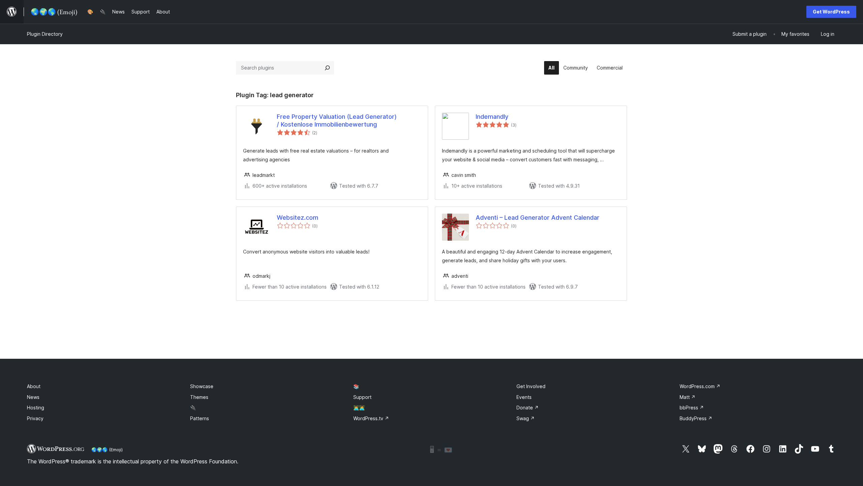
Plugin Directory (45, 34)
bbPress (692, 407)
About (33, 386)
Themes (199, 397)
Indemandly (492, 116)
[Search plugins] (327, 68)
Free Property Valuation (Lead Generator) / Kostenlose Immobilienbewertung (337, 120)
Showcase (201, 386)
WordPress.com (700, 386)
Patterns (199, 418)
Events (524, 397)
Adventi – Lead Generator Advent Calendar (537, 217)
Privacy (35, 418)
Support (362, 397)
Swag (525, 418)
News (33, 397)
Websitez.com (297, 217)
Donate (527, 407)
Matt (687, 397)
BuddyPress (696, 418)
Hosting (35, 407)
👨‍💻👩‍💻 (359, 407)
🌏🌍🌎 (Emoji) (107, 449)
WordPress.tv (371, 418)
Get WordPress (831, 12)
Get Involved (530, 386)
